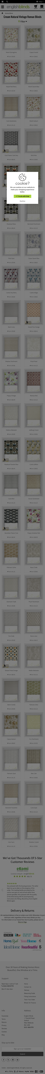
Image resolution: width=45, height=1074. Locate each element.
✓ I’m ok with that (22, 196)
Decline (22, 201)
